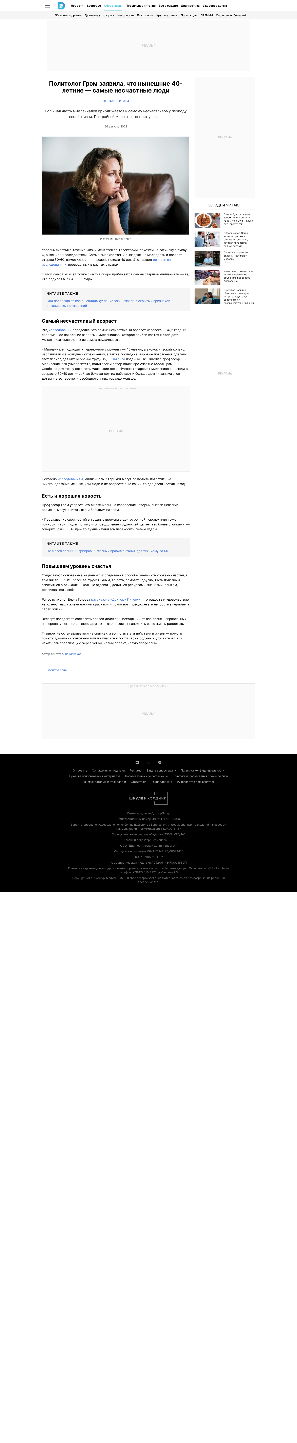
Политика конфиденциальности (202, 770)
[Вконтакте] (137, 762)
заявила (118, 359)
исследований (60, 330)
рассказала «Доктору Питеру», (115, 599)
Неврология (125, 15)
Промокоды (189, 15)
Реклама (136, 770)
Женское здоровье (68, 15)
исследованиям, (71, 479)
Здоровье (93, 5)
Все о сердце (168, 5)
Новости (77, 5)
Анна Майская (71, 654)
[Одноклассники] (148, 762)
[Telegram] (159, 762)
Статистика (138, 781)
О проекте (80, 770)
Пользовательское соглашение (146, 776)
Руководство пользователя (196, 781)
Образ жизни (113, 5)
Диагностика (190, 5)
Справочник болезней (231, 15)
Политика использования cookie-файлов (200, 776)
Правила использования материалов (94, 776)
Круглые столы (167, 15)
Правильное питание (141, 5)
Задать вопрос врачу (161, 770)
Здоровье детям (215, 5)
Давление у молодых (99, 15)
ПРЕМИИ (207, 15)
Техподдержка (161, 781)
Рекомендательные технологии (104, 781)
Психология (145, 15)
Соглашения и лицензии (108, 770)
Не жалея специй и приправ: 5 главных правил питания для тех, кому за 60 (107, 551)
